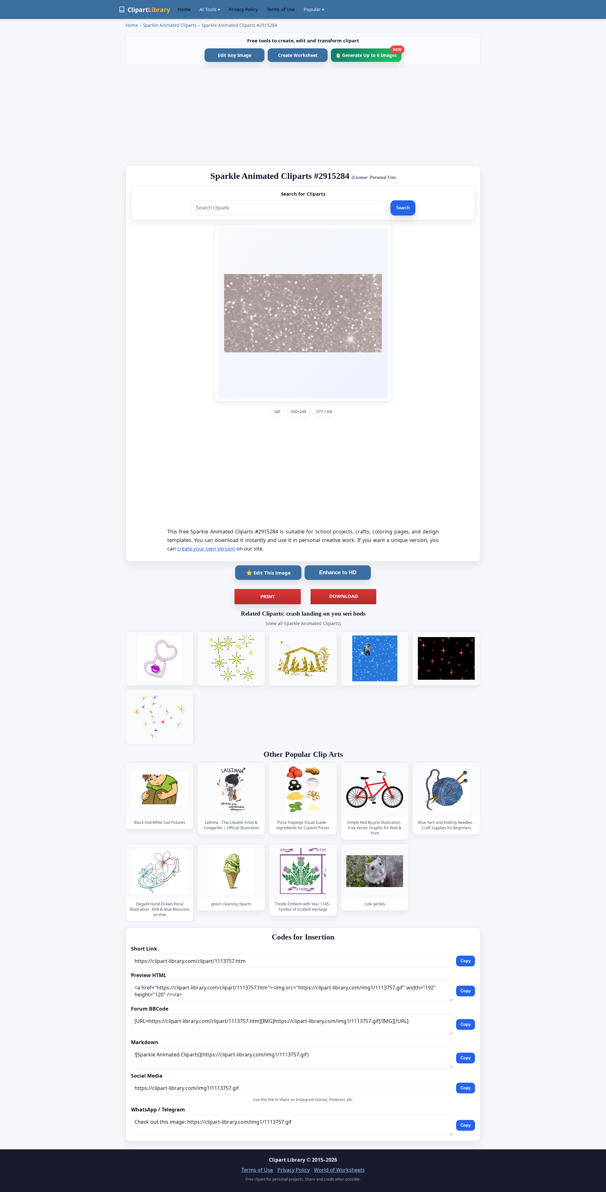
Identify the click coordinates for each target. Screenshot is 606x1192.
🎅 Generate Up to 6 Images (368, 53)
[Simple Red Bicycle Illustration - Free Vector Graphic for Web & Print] (374, 789)
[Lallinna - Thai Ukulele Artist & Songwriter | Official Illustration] (231, 789)
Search (403, 207)
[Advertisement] (303, 116)
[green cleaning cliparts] (231, 871)
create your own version (206, 548)
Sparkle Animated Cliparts (170, 25)
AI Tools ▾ (209, 9)
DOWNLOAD (343, 596)
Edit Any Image (234, 55)
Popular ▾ (314, 9)
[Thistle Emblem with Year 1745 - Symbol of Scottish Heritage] (303, 871)
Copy (465, 960)
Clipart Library (287, 1159)
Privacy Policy (243, 9)
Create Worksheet (298, 55)
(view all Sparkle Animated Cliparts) (303, 623)
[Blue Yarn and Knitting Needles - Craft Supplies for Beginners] (446, 789)
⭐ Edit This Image (268, 572)
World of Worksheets (339, 1169)
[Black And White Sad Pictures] (159, 789)
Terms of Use (281, 9)
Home (184, 9)
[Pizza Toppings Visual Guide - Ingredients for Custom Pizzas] (303, 789)
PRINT (267, 596)
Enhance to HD (337, 572)
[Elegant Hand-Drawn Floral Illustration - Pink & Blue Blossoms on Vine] (159, 871)
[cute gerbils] (374, 871)
